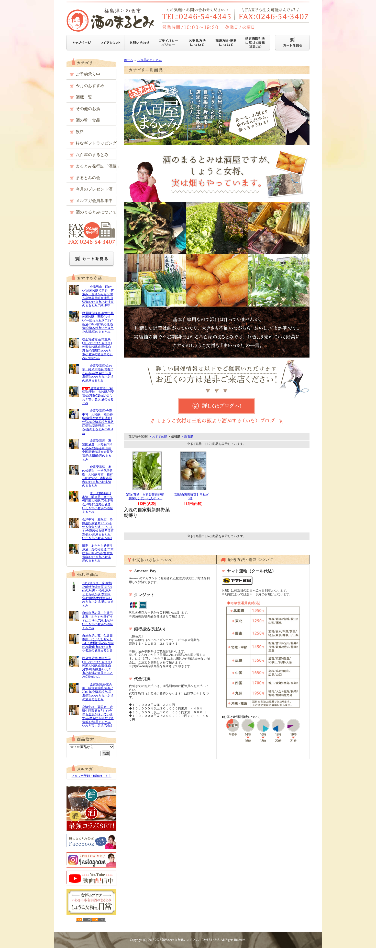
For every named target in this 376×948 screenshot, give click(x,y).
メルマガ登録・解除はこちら (92, 776)
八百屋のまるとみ (149, 60)
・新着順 (187, 436)
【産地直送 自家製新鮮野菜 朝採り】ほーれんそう (145, 496)
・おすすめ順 (158, 436)
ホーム (128, 60)
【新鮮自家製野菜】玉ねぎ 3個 (192, 496)
